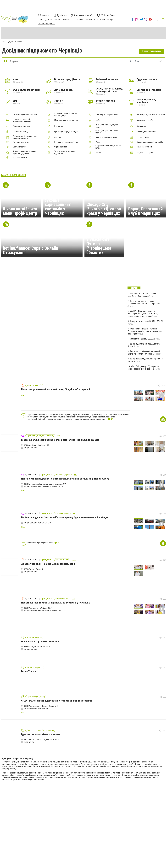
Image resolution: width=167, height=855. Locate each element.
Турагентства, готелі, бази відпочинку (64, 152)
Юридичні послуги (20, 157)
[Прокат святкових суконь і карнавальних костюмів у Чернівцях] (48, 272)
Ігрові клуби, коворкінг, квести (107, 114)
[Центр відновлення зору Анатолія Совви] (95, 272)
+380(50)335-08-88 (30, 649)
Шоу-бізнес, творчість (145, 153)
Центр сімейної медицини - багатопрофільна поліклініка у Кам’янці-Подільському (65, 478)
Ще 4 (73, 599)
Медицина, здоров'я (145, 120)
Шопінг (98, 153)
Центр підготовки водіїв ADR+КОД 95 (146, 321)
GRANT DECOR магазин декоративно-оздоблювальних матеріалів (56, 700)
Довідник (62, 15)
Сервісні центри (60, 147)
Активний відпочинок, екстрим (25, 114)
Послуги (57, 137)
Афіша (40, 20)
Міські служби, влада (21, 126)
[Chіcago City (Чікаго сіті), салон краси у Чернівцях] (71, 272)
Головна (3, 42)
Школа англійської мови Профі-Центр (20, 211)
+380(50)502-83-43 (44, 709)
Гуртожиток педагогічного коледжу (40, 734)
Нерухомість (67, 20)
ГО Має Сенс (108, 15)
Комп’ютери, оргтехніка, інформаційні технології (22, 120)
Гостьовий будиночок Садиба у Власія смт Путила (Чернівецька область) (103, 241)
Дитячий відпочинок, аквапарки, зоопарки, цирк (66, 114)
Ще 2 (59, 436)
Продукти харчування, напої (106, 137)
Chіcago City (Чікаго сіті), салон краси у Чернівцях (103, 209)
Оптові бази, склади (20, 132)
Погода (110, 20)
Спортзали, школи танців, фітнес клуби (108, 147)
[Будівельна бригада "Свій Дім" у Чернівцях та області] (107, 272)
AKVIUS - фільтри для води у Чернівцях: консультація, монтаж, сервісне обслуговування (143, 313)
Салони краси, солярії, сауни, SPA (150, 142)
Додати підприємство (152, 51)
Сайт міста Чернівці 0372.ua (142, 338)
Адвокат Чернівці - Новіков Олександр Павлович (48, 563)
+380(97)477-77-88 (44, 523)
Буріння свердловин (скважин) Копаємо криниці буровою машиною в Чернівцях (145, 331)
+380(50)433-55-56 (30, 709)
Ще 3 (74, 513)
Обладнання (141, 126)
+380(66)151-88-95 (44, 611)
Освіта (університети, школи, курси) (106, 131)
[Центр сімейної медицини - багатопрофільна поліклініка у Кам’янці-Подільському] (118, 272)
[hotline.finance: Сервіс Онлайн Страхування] (60, 272)
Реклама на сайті (84, 15)
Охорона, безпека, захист (147, 132)
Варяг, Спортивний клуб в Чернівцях (145, 211)
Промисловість (143, 137)
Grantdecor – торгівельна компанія (40, 641)
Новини (46, 15)
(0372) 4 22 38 (29, 742)
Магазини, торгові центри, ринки (66, 120)
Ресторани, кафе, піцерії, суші (66, 142)
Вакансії (58, 20)
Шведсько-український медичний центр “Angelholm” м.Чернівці (144, 352)
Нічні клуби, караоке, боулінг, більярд (106, 126)
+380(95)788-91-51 (30, 448)
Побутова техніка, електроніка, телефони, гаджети (25, 137)
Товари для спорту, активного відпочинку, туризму (24, 152)
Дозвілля (48, 20)
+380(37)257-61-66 (30, 611)
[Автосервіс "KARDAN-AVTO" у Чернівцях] (83, 272)
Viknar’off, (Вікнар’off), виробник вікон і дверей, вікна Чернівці (144, 367)
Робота (98, 142)
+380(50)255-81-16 (58, 611)
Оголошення (90, 20)
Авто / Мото (78, 20)
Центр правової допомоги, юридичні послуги (145, 360)
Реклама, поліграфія (21, 142)
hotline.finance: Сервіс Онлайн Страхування (30, 250)
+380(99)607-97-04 (30, 572)
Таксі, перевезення (144, 147)
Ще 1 (75, 475)
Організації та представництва (66, 132)
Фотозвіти (101, 20)
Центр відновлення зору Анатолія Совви (144, 345)
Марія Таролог (29, 671)
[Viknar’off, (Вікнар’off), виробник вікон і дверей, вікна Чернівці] (130, 272)
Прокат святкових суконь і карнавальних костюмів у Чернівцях (61, 204)
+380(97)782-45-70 (58, 487)
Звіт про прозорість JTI (46, 24)
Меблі (97, 120)
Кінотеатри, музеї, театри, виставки (151, 114)
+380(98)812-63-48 (44, 487)
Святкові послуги (19, 147)
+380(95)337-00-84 (30, 523)
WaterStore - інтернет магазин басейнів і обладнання (142, 294)
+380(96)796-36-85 (30, 487)
